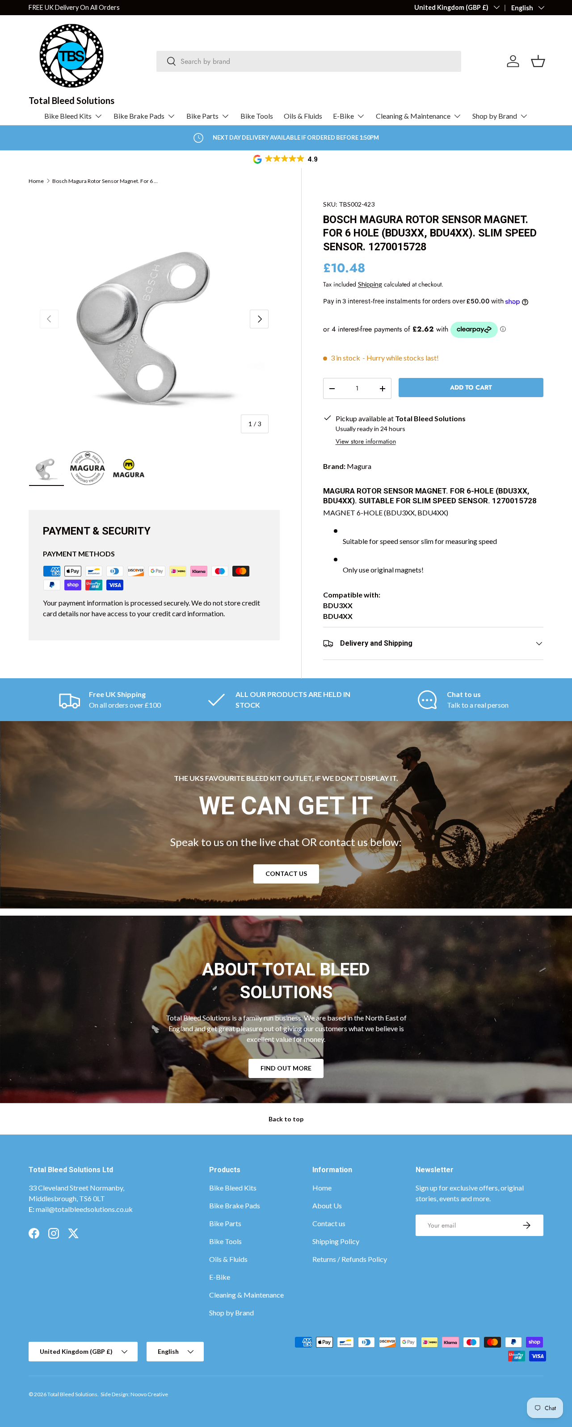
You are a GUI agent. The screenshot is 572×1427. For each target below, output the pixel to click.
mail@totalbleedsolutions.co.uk (84, 1209)
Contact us (328, 1223)
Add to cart (471, 387)
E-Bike (343, 116)
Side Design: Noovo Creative (134, 1394)
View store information (366, 441)
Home (36, 181)
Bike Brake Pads (139, 116)
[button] (286, 159)
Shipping (370, 284)
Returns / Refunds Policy (349, 1259)
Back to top (286, 1119)
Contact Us (286, 873)
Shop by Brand (494, 116)
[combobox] (309, 61)
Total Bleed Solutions (72, 1394)
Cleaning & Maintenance (413, 116)
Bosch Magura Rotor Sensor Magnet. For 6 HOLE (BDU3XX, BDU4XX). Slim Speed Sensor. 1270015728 (106, 181)
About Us (327, 1205)
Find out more (286, 1068)
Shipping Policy (335, 1241)
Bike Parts (202, 116)
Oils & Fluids (303, 116)
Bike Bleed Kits (68, 116)
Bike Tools (256, 116)
